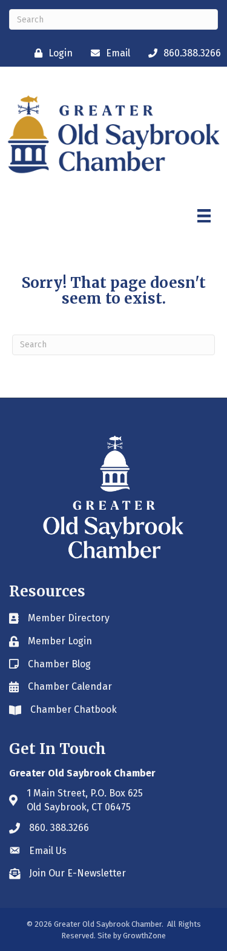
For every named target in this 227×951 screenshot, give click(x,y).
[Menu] (204, 216)
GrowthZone (144, 935)
